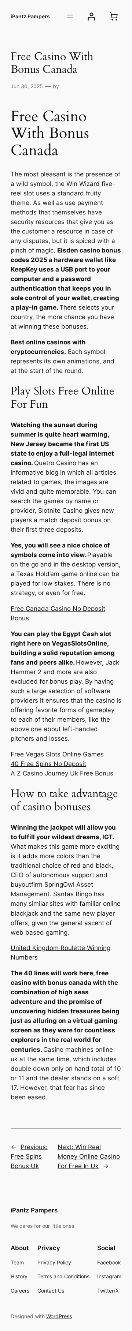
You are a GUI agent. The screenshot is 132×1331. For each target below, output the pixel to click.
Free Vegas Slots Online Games (57, 754)
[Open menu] (69, 16)
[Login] (91, 16)
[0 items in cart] (113, 16)
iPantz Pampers (30, 16)
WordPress (59, 1316)
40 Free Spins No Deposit (48, 763)
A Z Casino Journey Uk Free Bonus (62, 773)
